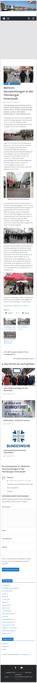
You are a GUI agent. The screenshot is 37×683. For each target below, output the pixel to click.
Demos (4, 594)
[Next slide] (32, 185)
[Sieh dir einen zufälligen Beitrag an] (33, 18)
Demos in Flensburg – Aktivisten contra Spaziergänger (10, 341)
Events (4, 596)
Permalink (28, 480)
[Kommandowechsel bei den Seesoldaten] (18, 431)
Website (4, 547)
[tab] (8, 199)
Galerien (4, 602)
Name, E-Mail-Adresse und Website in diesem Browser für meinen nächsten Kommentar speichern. (16, 561)
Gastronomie (5, 605)
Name (4, 530)
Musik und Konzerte (7, 613)
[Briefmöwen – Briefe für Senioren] (18, 401)
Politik (3, 616)
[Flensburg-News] (4, 18)
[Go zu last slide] (4, 185)
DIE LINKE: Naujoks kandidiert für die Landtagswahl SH (16, 353)
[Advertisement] (18, 39)
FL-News (6, 83)
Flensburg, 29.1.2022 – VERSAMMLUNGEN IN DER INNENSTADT (10, 327)
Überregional (5, 633)
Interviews (5, 608)
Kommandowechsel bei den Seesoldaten (15, 451)
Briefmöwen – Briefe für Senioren (17, 420)
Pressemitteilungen (15, 83)
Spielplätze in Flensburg (8, 628)
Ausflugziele (5, 585)
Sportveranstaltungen (8, 630)
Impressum (5, 643)
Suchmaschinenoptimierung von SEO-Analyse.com (16, 654)
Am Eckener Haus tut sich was (23, 359)
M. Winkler (25, 305)
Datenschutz (5, 646)
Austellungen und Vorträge (9, 588)
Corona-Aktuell (6, 591)
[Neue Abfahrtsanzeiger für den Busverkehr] (18, 369)
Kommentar (6, 507)
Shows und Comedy (7, 625)
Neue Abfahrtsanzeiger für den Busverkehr (16, 389)
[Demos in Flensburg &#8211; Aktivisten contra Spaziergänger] (10, 335)
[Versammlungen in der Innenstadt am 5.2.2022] (24, 321)
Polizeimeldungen (7, 619)
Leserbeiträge (6, 611)
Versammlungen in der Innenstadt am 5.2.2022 (23, 327)
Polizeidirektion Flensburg (11, 305)
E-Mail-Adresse (7, 539)
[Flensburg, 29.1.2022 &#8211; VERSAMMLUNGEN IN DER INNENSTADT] (10, 321)
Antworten (10, 491)
